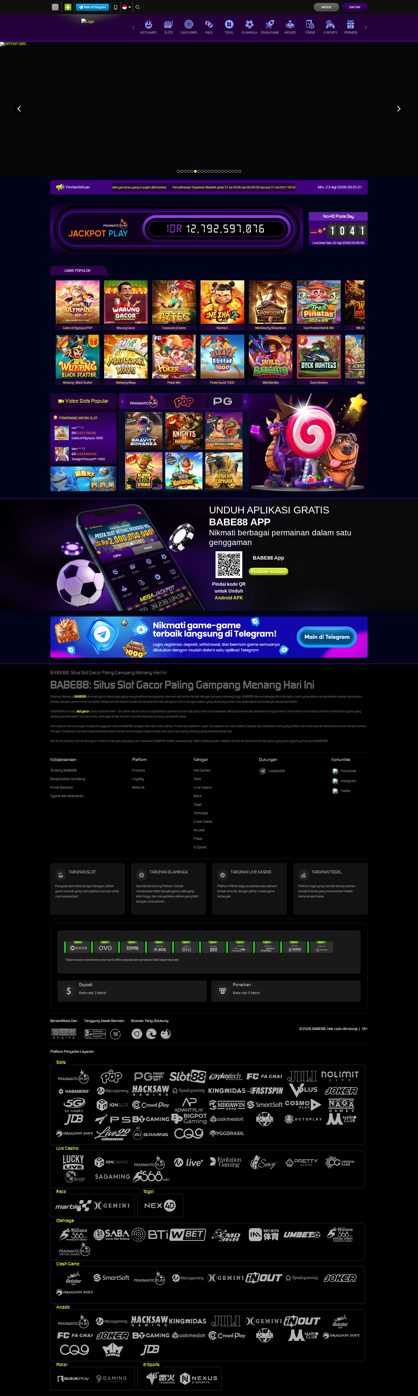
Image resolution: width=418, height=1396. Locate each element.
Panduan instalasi (268, 571)
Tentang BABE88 (63, 770)
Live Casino (189, 32)
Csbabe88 (276, 770)
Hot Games (148, 32)
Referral (138, 787)
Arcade (290, 32)
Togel (229, 32)
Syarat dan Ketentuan (67, 795)
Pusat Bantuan (61, 787)
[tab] (144, 401)
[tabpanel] (209, 108)
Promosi (350, 32)
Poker (310, 32)
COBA (147, 425)
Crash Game (270, 32)
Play (118, 233)
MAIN (81, 302)
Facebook (348, 770)
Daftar (354, 7)
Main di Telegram (95, 7)
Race (209, 32)
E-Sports (330, 32)
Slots (168, 32)
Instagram (348, 780)
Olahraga (249, 32)
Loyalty (138, 778)
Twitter (346, 790)
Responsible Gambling (67, 778)
